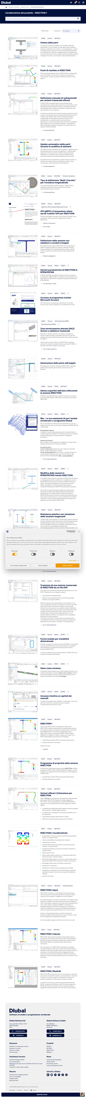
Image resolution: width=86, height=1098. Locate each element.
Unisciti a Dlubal (53, 1072)
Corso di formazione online (54, 1065)
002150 (43, 967)
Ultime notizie (51, 1062)
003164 (43, 176)
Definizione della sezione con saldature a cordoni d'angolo (54, 242)
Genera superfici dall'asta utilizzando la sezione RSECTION (58, 392)
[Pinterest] (59, 1075)
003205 (43, 38)
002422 (43, 664)
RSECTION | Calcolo (50, 934)
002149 (43, 929)
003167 (43, 140)
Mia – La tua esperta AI (66, 456)
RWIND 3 (49, 1052)
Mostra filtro (42, 1094)
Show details (72, 560)
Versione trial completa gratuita (18, 1074)
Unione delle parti (49, 43)
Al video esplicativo (49, 130)
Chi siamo (19, 1090)
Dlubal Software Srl (17, 1021)
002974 (43, 236)
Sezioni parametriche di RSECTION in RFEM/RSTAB (59, 271)
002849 (43, 358)
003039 (43, 203)
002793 (43, 414)
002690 (43, 510)
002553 (43, 581)
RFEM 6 (56, 265)
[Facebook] (55, 1075)
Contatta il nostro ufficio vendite (18, 1067)
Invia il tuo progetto (15, 1076)
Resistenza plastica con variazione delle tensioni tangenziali (57, 515)
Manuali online (13, 1080)
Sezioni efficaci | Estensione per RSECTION (56, 794)
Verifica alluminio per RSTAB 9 (48, 324)
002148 (43, 885)
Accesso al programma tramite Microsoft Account (55, 299)
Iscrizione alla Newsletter (54, 1060)
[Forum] (48, 1075)
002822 (43, 386)
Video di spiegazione (49, 256)
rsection (45, 749)
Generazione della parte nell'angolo (58, 363)
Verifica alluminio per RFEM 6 (62, 321)
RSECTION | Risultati (50, 971)
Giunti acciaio (13, 1052)
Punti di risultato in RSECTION (55, 70)
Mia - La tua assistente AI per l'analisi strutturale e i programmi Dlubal (58, 419)
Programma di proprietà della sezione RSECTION (59, 764)
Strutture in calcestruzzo (69, 176)
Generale (50, 38)
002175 (43, 789)
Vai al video (46, 226)
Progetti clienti (13, 1078)
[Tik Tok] (62, 1075)
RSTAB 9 (63, 265)
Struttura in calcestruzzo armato (18, 1046)
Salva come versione (50, 668)
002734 (43, 468)
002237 (43, 719)
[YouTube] (51, 1075)
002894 (43, 321)
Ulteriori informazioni (49, 223)
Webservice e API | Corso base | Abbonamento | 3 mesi (54, 207)
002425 (43, 634)
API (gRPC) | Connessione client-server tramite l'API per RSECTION (57, 212)
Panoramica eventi (52, 1063)
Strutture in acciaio (15, 1048)
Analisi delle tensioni (68, 885)
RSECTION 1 (57, 38)
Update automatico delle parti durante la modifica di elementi (55, 145)
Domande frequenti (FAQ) (16, 1060)
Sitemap (26, 1090)
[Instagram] (66, 1075)
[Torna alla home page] (6, 2)
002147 (43, 828)
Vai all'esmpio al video (49, 283)
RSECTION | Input (49, 890)
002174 (43, 759)
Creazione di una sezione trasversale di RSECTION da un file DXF (58, 586)
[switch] (33, 554)
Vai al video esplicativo (50, 349)
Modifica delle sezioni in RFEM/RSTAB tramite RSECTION (56, 474)
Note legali (12, 1090)
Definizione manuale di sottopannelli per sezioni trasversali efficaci (58, 99)
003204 (43, 66)
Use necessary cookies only (18, 565)
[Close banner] (79, 531)
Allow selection (43, 565)
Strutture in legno (14, 1050)
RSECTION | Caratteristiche (54, 833)
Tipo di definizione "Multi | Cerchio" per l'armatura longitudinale (58, 181)
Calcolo (49, 929)
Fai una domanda (14, 1062)
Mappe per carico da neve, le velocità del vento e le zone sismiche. (25, 1064)
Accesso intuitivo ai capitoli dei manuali (56, 697)
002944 (43, 265)
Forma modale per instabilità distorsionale (54, 640)
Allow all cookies (68, 565)
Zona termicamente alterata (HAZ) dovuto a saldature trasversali (57, 330)
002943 (43, 293)
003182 (43, 93)
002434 (43, 691)
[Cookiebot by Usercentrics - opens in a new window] (68, 531)
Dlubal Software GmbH (56, 1021)
